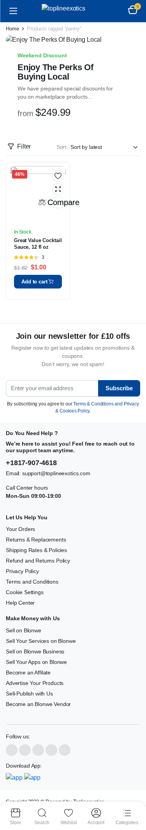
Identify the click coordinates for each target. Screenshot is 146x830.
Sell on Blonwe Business (35, 651)
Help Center (20, 603)
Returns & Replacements (36, 539)
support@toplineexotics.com (56, 473)
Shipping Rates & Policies (36, 550)
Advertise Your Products (34, 683)
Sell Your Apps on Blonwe (36, 662)
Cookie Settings (25, 592)
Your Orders (20, 529)
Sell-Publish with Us (29, 693)
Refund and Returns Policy (38, 560)
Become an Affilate (28, 672)
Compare (58, 202)
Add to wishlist (58, 176)
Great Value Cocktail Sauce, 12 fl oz (38, 243)
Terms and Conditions (32, 582)
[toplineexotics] (73, 11)
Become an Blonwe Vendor (38, 704)
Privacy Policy (22, 571)
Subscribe (119, 388)
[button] (132, 11)
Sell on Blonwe (23, 630)
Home (12, 28)
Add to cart (34, 282)
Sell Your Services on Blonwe (41, 641)
